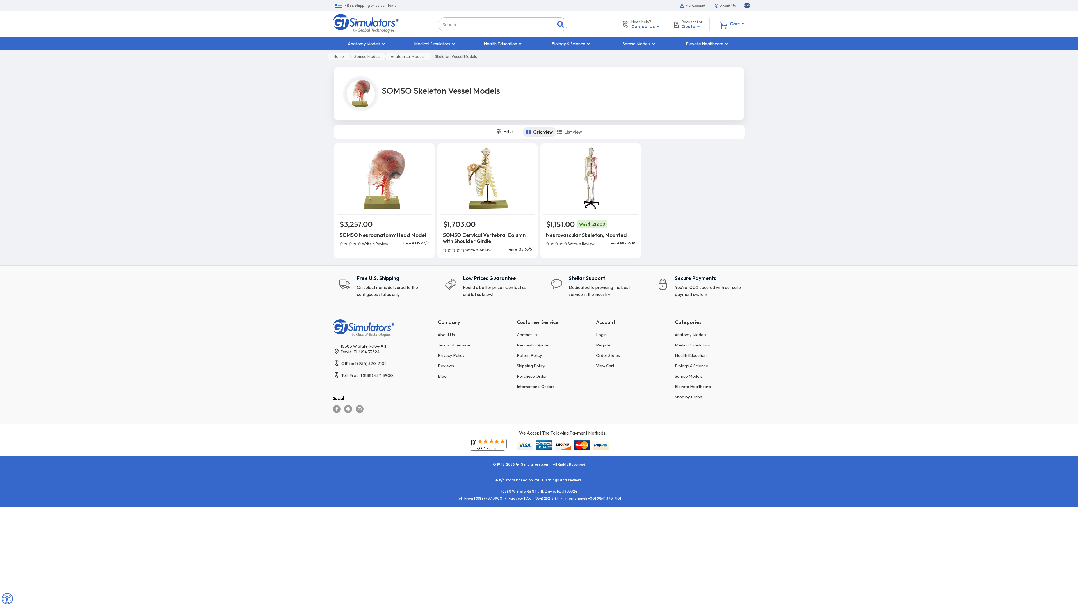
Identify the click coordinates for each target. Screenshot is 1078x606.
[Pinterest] (348, 409)
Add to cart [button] (384, 238)
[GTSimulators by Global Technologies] (366, 23)
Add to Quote (384, 253)
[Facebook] (337, 409)
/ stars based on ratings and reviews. (539, 480)
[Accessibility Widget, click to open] (7, 598)
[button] (747, 5)
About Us (727, 5)
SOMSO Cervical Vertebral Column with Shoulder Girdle (484, 238)
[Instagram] (360, 409)
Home (339, 56)
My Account (695, 5)
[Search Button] (560, 24)
